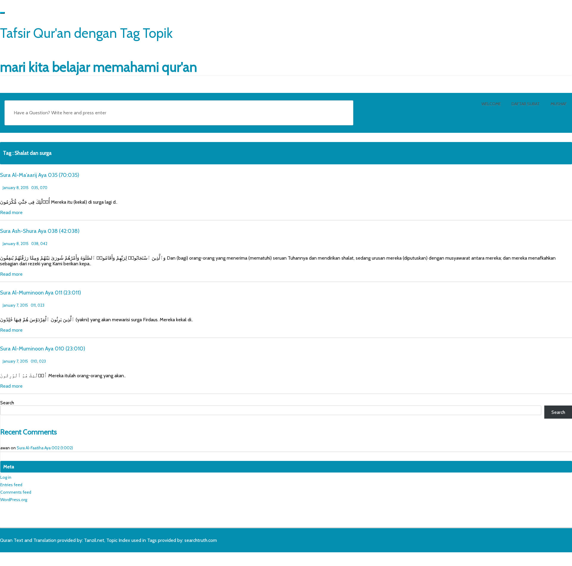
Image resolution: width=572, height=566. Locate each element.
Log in (5, 477)
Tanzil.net (94, 540)
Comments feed (15, 492)
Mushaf (559, 104)
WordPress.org (13, 499)
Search (7, 403)
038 (34, 243)
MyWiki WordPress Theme (47, 559)
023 (41, 305)
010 (34, 361)
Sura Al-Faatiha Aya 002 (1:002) (45, 447)
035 (34, 187)
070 (43, 187)
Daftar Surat (526, 104)
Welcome (491, 104)
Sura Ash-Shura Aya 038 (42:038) (40, 231)
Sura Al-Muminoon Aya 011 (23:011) (40, 292)
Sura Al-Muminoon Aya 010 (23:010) (42, 348)
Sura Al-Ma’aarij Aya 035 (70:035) (39, 175)
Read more (11, 212)
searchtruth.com (200, 540)
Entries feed (11, 484)
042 (43, 243)
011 (33, 305)
